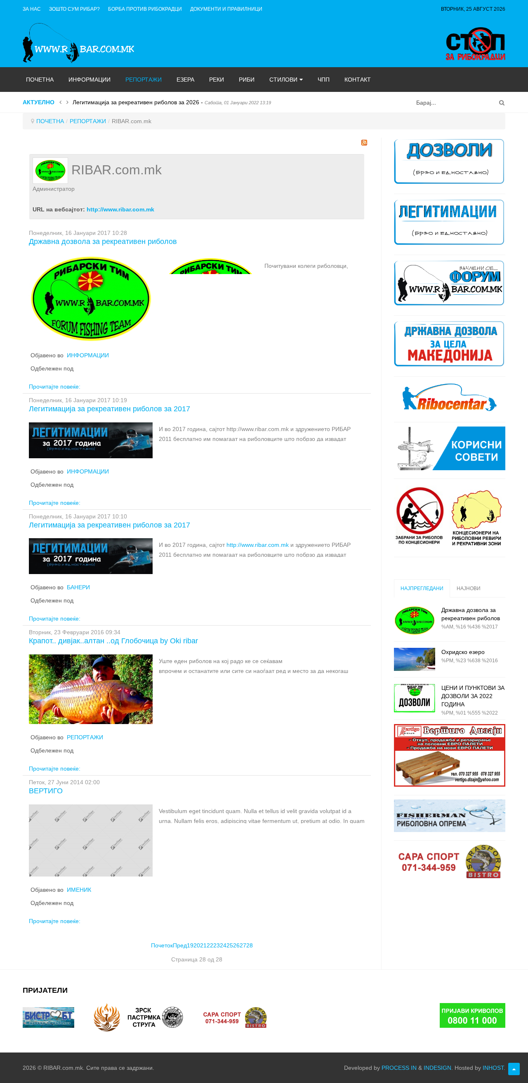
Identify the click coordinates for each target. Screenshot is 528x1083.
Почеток (162, 945)
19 (190, 945)
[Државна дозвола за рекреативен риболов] (91, 298)
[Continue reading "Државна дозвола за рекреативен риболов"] (414, 620)
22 (210, 945)
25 (229, 945)
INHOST (493, 1067)
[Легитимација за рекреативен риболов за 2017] (91, 439)
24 (223, 945)
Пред (180, 945)
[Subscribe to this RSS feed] (364, 142)
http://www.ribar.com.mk (120, 209)
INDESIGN (437, 1067)
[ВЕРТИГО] (91, 840)
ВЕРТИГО (46, 791)
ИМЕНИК (79, 889)
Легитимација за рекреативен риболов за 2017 (109, 409)
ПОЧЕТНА (50, 121)
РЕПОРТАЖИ (88, 121)
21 (203, 945)
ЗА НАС (32, 9)
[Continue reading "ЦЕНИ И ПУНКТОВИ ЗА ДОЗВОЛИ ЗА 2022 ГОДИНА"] (414, 698)
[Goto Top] (514, 1069)
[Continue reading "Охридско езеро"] (414, 659)
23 (216, 945)
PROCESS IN (399, 1067)
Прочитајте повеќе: (54, 386)
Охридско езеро (463, 652)
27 (243, 945)
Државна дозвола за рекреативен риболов (103, 241)
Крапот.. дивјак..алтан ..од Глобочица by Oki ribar (113, 641)
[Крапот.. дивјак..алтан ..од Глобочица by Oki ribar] (91, 688)
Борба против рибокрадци (145, 9)
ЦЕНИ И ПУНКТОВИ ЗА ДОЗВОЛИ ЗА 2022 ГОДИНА (472, 696)
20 (196, 945)
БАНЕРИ (78, 587)
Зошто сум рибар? (74, 9)
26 (236, 945)
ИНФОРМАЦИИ (88, 355)
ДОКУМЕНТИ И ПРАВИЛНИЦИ (226, 9)
